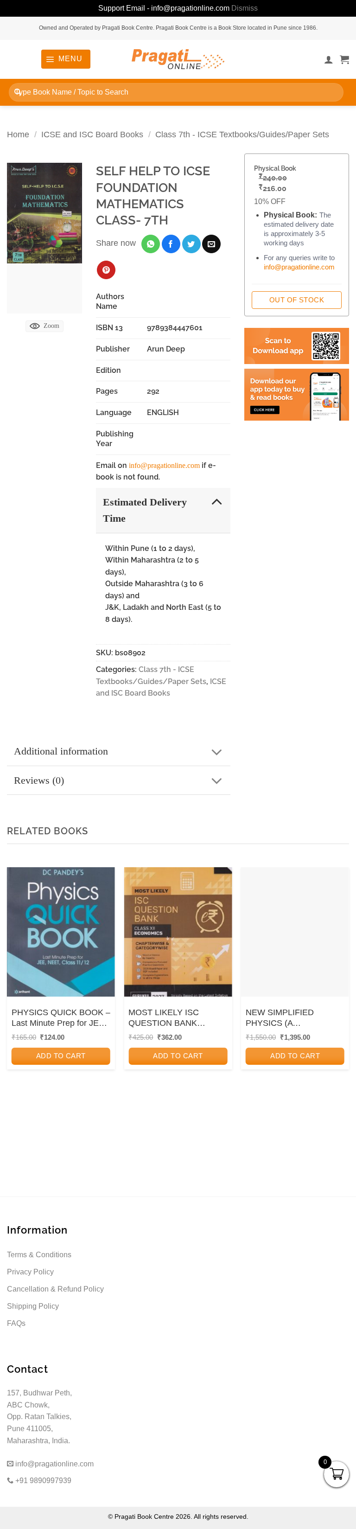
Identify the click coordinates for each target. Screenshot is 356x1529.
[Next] (339, 992)
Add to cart (61, 1056)
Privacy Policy (30, 1272)
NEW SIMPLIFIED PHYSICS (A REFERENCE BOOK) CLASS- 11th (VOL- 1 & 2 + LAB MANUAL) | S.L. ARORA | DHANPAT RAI (293, 1018)
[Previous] (16, 992)
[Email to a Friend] (211, 244)
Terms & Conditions (39, 1255)
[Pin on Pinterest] (106, 270)
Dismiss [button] (244, 8)
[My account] (328, 59)
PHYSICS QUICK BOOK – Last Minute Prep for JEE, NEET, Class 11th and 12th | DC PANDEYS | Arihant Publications (61, 1018)
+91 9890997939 (42, 1480)
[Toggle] (216, 501)
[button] (65, 59)
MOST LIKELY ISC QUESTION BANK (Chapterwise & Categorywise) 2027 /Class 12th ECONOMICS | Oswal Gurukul (176, 1018)
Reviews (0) (39, 780)
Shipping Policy (33, 1306)
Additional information (61, 751)
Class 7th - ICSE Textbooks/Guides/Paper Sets (242, 134)
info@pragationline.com (164, 465)
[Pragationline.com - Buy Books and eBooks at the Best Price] (178, 59)
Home (18, 134)
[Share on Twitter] (191, 244)
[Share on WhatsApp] (150, 244)
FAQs (16, 1323)
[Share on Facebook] (171, 244)
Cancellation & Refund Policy (55, 1289)
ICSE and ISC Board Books (92, 134)
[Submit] (18, 92)
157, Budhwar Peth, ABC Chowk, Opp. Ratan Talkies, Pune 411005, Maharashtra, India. (39, 1416)
